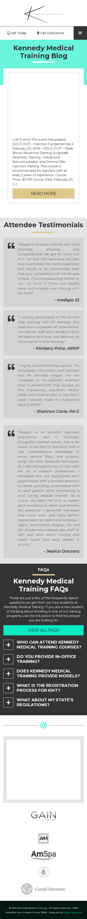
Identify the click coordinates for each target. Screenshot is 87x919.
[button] (80, 33)
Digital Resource (65, 912)
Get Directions (50, 33)
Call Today (17, 33)
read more (43, 193)
